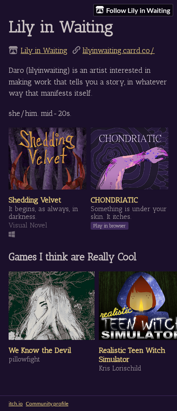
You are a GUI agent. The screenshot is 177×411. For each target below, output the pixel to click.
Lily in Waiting (44, 50)
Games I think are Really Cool (73, 257)
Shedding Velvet (35, 199)
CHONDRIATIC (114, 199)
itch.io (16, 403)
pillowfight (24, 359)
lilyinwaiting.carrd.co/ (118, 50)
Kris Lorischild (120, 368)
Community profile (47, 403)
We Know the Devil (40, 350)
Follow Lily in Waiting (138, 10)
